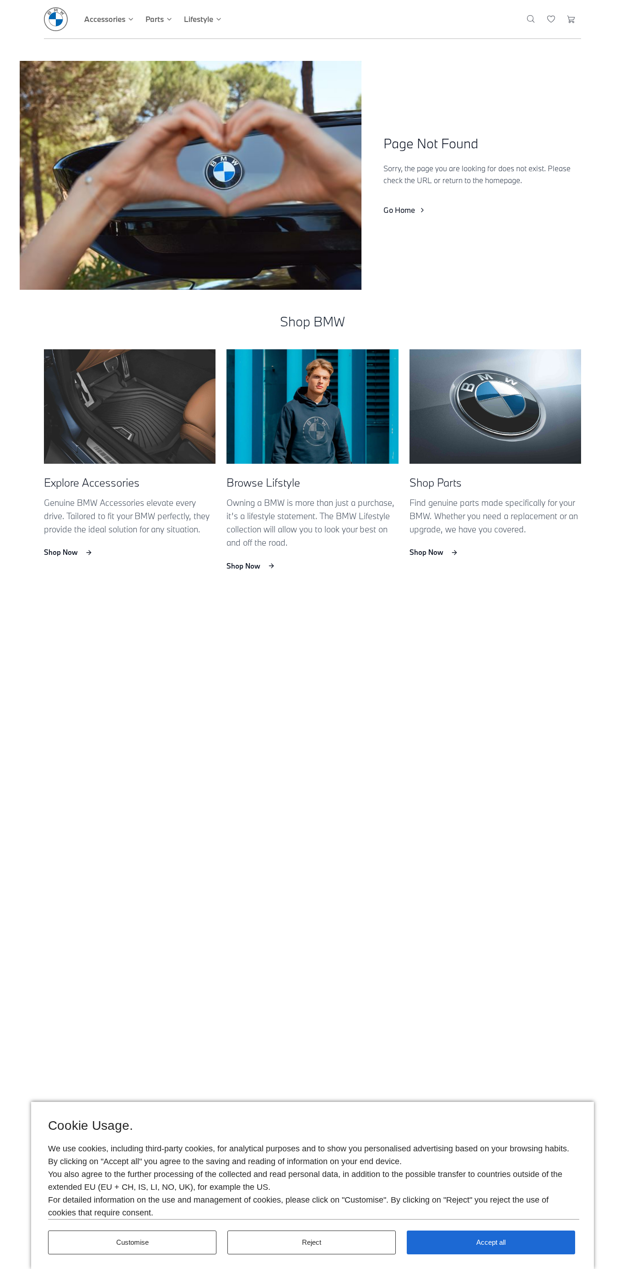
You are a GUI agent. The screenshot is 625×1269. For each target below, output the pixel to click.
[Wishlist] (551, 19)
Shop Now (61, 552)
